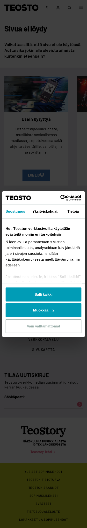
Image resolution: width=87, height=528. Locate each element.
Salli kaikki (43, 294)
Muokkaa (40, 310)
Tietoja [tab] (73, 211)
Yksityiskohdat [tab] (45, 211)
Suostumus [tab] (15, 211)
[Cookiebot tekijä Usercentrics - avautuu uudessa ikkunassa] (61, 198)
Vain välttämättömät (43, 326)
